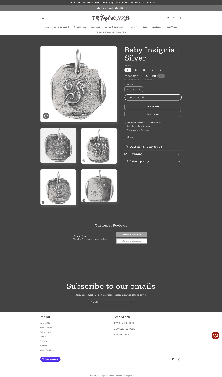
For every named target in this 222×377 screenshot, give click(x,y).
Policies (44, 341)
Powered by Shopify (123, 376)
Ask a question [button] (131, 241)
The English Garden (105, 376)
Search (44, 346)
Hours (43, 337)
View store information (139, 130)
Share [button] (130, 137)
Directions (45, 332)
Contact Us (46, 328)
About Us (45, 323)
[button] (43, 18)
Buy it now (153, 114)
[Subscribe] (131, 302)
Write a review (131, 234)
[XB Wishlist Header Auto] (174, 18)
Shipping (128, 80)
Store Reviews (47, 350)
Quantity (128, 84)
